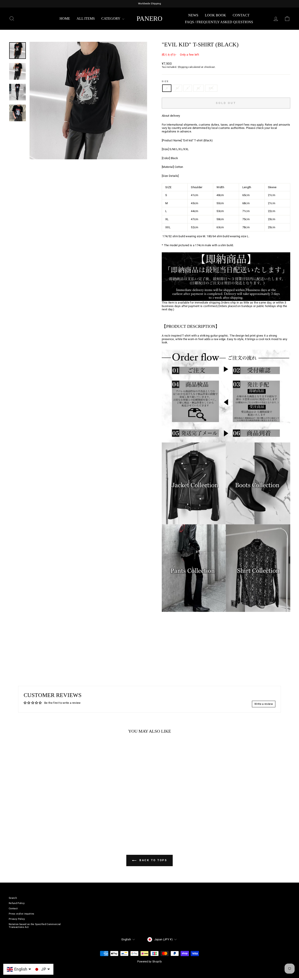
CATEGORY (111, 18)
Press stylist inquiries (21, 913)
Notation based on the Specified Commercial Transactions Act (35, 926)
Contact (241, 15)
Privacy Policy (17, 919)
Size (165, 81)
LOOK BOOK (215, 15)
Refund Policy (17, 903)
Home (65, 18)
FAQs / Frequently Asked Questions (219, 22)
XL (198, 88)
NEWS (193, 15)
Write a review (263, 704)
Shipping (183, 67)
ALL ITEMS (86, 18)
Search (13, 898)
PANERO (149, 18)
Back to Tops (152, 860)
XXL (211, 88)
